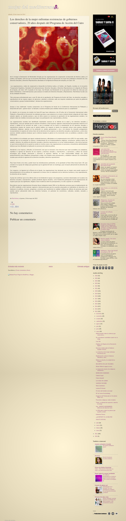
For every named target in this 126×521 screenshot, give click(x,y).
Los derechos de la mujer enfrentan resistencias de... (105, 352)
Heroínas (97, 456)
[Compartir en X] (14, 207)
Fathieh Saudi (99, 375)
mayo (98, 331)
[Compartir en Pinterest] (18, 207)
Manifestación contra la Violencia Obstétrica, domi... (105, 356)
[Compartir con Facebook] (16, 207)
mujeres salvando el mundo (103, 444)
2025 (96, 278)
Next (114, 90)
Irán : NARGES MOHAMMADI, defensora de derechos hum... (104, 407)
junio (97, 329)
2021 (96, 288)
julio (97, 326)
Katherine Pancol (100, 414)
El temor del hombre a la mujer (104, 391)
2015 (96, 303)
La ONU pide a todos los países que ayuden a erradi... (105, 411)
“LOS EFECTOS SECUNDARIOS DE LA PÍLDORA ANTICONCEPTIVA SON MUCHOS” (108, 151)
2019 (96, 293)
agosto (98, 323)
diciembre (99, 313)
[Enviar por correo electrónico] (11, 207)
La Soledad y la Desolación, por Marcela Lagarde (109, 176)
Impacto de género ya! (101, 485)
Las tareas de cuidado (102, 380)
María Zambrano (100, 385)
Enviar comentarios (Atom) (23, 270)
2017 (96, 298)
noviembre (99, 316)
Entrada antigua (83, 266)
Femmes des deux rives (101, 497)
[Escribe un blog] (13, 207)
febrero (98, 428)
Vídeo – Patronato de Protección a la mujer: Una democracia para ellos (104, 469)
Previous (91, 90)
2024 (96, 281)
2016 (96, 301)
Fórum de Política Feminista (103, 467)
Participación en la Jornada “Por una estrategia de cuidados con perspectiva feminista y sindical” (109, 489)
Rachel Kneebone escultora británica (107, 458)
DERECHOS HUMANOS (102, 373)
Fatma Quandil (100, 378)
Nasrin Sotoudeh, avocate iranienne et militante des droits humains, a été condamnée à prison (109, 500)
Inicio (51, 266)
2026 (96, 275)
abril (97, 423)
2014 (96, 306)
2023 (96, 283)
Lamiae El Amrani (100, 388)
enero (98, 430)
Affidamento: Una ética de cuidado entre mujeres (107, 200)
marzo (98, 425)
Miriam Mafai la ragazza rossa (104, 366)
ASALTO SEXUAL (101, 419)
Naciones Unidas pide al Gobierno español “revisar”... (105, 348)
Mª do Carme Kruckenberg (103, 393)
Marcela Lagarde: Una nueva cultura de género (108, 239)
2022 (96, 286)
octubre (98, 318)
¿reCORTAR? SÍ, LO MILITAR (104, 417)
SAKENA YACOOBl (101, 383)
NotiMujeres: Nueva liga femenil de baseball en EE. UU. (109, 251)
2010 (96, 436)
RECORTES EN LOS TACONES (104, 364)
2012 (96, 311)
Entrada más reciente (16, 266)
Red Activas (15, 198)
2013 (96, 309)
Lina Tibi (98, 341)
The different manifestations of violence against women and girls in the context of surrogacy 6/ (109, 478)
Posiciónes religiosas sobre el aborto (106, 400)
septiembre (99, 321)
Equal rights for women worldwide (105, 473)
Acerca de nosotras (10, 520)
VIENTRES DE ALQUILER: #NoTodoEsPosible (108, 164)
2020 (96, 291)
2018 (96, 296)
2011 (96, 433)
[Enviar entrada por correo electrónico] (11, 202)
